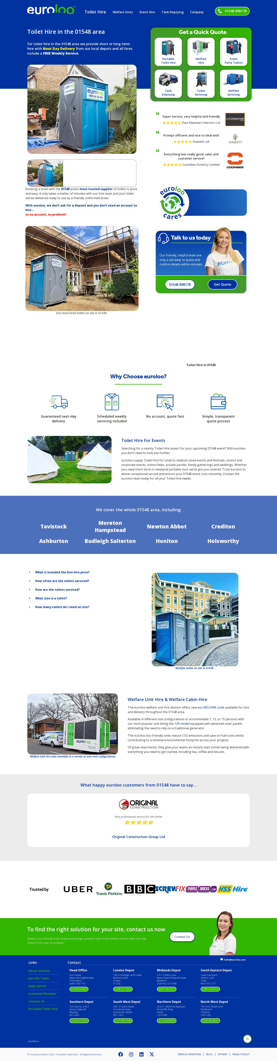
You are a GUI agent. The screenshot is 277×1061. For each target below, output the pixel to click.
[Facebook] (120, 1054)
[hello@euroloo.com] (221, 959)
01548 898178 (235, 11)
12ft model (181, 724)
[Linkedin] (141, 1054)
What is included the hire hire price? (62, 572)
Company (197, 12)
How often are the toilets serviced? (62, 581)
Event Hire (147, 12)
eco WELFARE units (211, 707)
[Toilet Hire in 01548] (69, 482)
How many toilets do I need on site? (62, 607)
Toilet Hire (95, 12)
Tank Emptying (173, 12)
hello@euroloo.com (235, 959)
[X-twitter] (152, 1054)
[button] (31, 109)
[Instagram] (131, 1054)
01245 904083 (78, 989)
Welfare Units (123, 12)
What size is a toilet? (51, 598)
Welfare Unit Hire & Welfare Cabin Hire (167, 699)
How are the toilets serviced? (57, 590)
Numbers (33, 1041)
